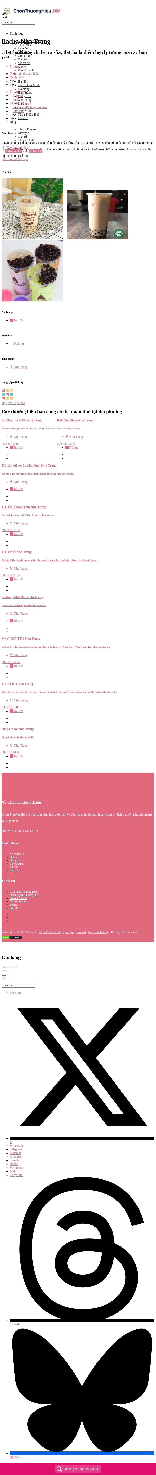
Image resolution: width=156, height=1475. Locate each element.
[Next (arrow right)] (7, 970)
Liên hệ (14, 870)
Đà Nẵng (24, 89)
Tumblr (14, 1160)
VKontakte (17, 1167)
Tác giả (14, 866)
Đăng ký (35, 151)
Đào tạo (23, 59)
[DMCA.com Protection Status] (12, 938)
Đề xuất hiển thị (19, 898)
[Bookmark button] (11, 458)
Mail (13, 1171)
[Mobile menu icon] (78, 4)
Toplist (14, 904)
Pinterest (15, 1153)
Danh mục (16, 33)
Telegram (16, 1149)
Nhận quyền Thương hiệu (24, 895)
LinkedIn (16, 1156)
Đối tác (14, 857)
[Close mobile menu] (3, 26)
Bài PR (14, 908)
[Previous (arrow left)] (3, 970)
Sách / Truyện (27, 129)
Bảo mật (81, 932)
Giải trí (22, 136)
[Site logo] (32, 14)
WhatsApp (17, 1145)
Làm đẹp (23, 48)
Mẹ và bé (24, 63)
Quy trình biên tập (98, 932)
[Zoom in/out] (15, 967)
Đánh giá (17, 77)
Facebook (16, 992)
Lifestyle (23, 133)
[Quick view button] (11, 454)
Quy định (68, 932)
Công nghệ (25, 55)
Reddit (14, 1164)
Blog (13, 122)
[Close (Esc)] (3, 967)
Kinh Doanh (26, 70)
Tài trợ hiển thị (18, 901)
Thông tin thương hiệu (24, 73)
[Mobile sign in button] (3, 155)
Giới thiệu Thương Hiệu (24, 891)
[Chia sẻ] (7, 967)
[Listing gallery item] (34, 238)
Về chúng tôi (17, 853)
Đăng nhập (13, 151)
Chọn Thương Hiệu (50, 932)
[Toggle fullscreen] (11, 967)
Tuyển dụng (17, 863)
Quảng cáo (16, 860)
